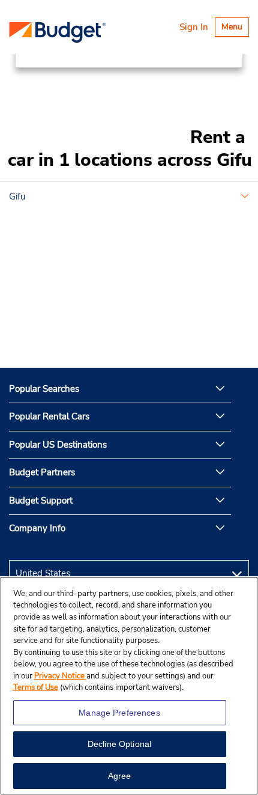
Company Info (37, 528)
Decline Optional (119, 744)
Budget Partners (42, 472)
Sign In (193, 27)
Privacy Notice (60, 676)
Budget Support (41, 501)
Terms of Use (35, 687)
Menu (235, 28)
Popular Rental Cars (49, 416)
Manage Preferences (119, 712)
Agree (119, 776)
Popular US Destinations (58, 445)
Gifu (17, 196)
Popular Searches (44, 389)
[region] (129, 685)
